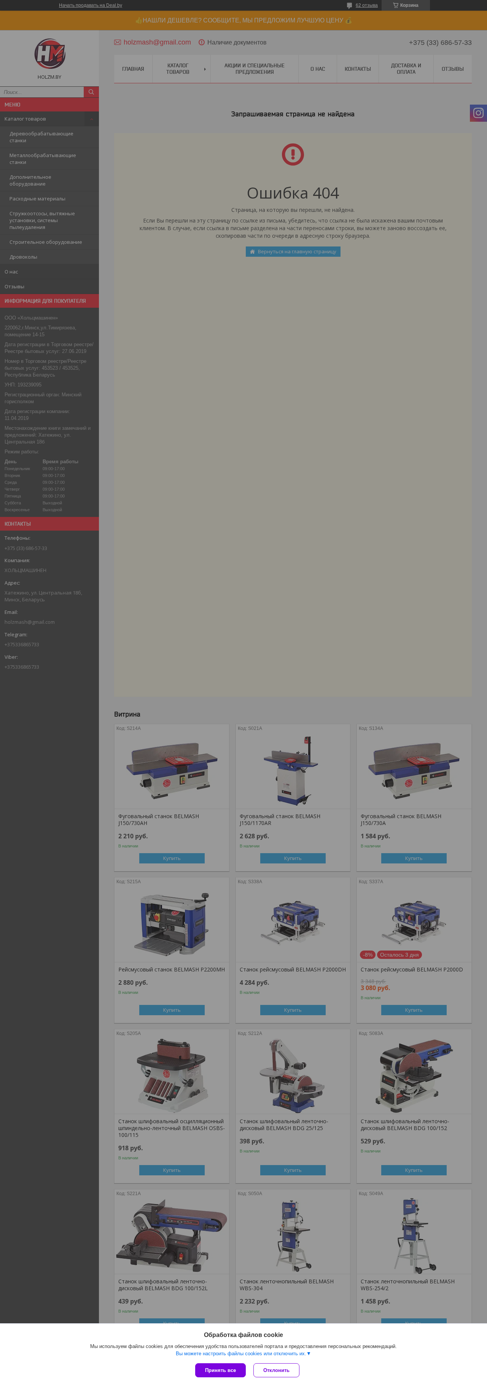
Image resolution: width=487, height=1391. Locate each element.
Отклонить (276, 1370)
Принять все (220, 1370)
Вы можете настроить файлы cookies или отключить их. (241, 1353)
